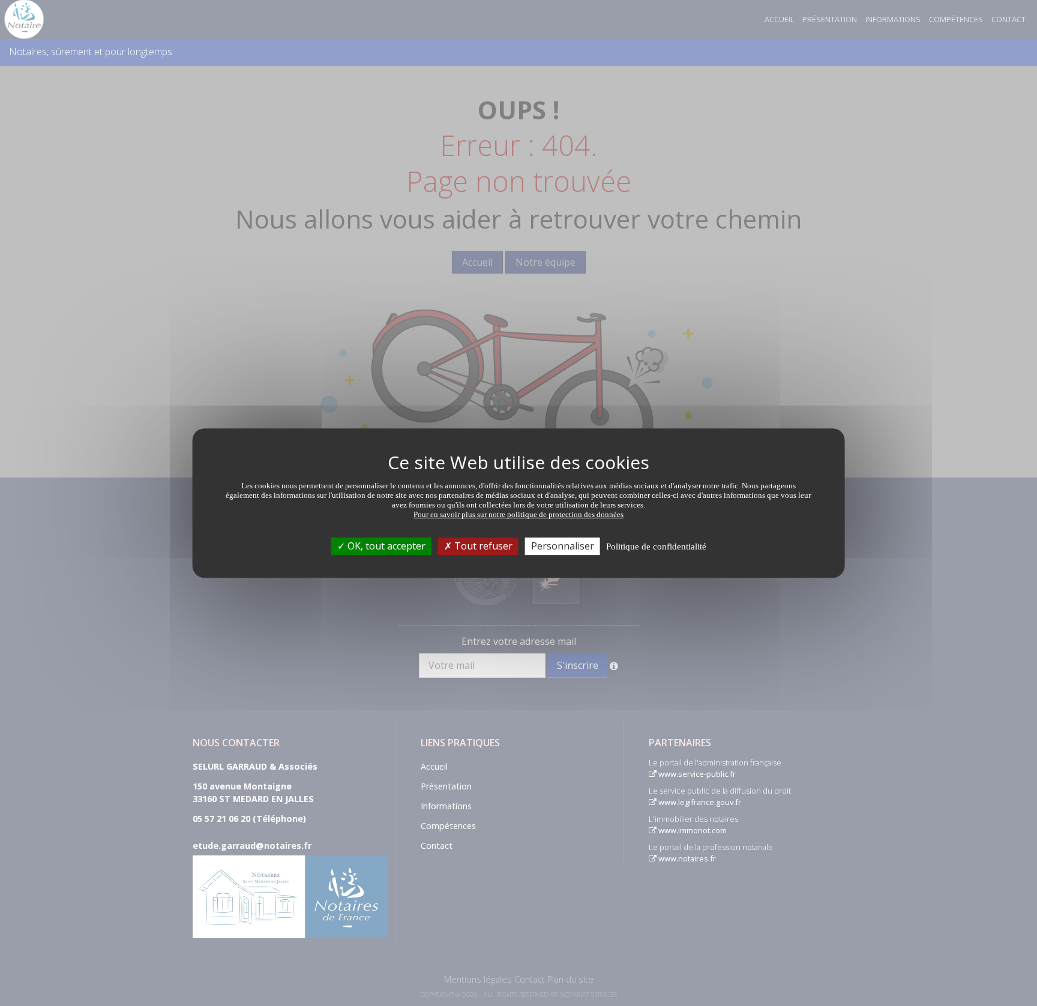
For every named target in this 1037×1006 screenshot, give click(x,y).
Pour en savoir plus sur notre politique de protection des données (518, 514)
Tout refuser (482, 545)
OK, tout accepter (385, 545)
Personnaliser (562, 545)
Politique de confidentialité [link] (656, 546)
